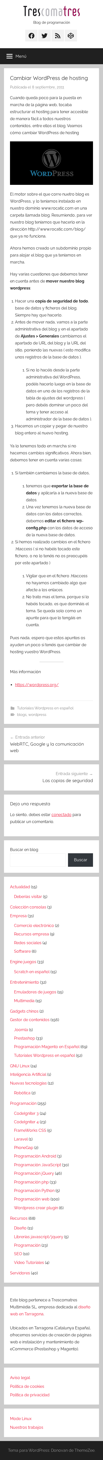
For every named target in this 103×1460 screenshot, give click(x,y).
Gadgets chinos (24, 1011)
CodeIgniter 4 (26, 1122)
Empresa (18, 915)
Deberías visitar (28, 896)
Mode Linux (21, 1418)
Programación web (32, 1199)
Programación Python (34, 1190)
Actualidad (20, 886)
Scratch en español (32, 971)
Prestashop (24, 1038)
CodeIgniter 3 (26, 1113)
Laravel (21, 1139)
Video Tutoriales (29, 1262)
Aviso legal (20, 1377)
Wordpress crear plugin (36, 1207)
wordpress (37, 714)
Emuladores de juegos (35, 992)
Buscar (80, 860)
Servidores (20, 1273)
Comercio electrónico (34, 925)
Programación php (31, 1182)
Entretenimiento (24, 982)
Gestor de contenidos (30, 1019)
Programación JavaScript (37, 1165)
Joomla (21, 1029)
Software (22, 951)
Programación (23, 1103)
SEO (18, 1253)
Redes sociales (28, 942)
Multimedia (24, 1000)
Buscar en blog (24, 849)
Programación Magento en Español (47, 1046)
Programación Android (35, 1156)
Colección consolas (28, 907)
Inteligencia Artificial (28, 1074)
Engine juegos (23, 961)
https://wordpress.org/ (37, 684)
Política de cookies (27, 1386)
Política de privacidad (30, 1395)
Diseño (20, 1228)
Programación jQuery (34, 1173)
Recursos (19, 1218)
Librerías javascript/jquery (38, 1236)
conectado (62, 814)
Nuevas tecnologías (28, 1083)
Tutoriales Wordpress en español (45, 708)
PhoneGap (23, 1147)
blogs (21, 714)
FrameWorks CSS (30, 1130)
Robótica (22, 1093)
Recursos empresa (31, 934)
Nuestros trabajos (26, 1427)
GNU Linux (20, 1066)
